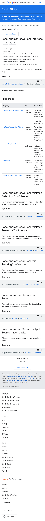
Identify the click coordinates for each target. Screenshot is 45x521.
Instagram (5, 427)
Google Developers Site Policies (17, 380)
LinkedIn (4, 430)
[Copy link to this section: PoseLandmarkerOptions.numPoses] (11, 298)
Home (4, 25)
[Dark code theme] (38, 81)
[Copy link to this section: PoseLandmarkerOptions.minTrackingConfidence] (28, 264)
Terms (4, 511)
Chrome (4, 450)
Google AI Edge (9, 9)
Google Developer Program (11, 397)
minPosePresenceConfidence (13, 127)
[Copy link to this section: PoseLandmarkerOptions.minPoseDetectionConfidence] (30, 196)
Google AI (5, 498)
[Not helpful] (18, 29)
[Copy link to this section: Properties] (16, 99)
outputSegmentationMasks (12, 175)
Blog (3, 420)
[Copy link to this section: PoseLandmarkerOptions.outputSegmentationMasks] (28, 333)
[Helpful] (15, 29)
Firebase (5, 454)
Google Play (6, 467)
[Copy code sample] (41, 81)
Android (4, 447)
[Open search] (34, 2)
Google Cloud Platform (9, 495)
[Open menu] (3, 2)
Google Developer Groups (10, 400)
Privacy (10, 511)
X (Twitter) (5, 434)
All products (6, 502)
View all (4, 471)
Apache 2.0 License (28, 378)
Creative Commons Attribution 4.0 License (21, 376)
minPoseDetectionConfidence (13, 110)
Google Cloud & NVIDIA (9, 411)
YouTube (5, 437)
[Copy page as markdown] (11, 42)
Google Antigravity (8, 461)
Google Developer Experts (10, 404)
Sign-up (8, 19)
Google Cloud (6, 464)
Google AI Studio (7, 457)
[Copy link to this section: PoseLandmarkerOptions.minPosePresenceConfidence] (29, 230)
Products (11, 25)
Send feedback (10, 34)
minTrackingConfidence (11, 144)
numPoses (6, 161)
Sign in (39, 2)
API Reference (34, 25)
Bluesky (4, 424)
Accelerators (6, 407)
